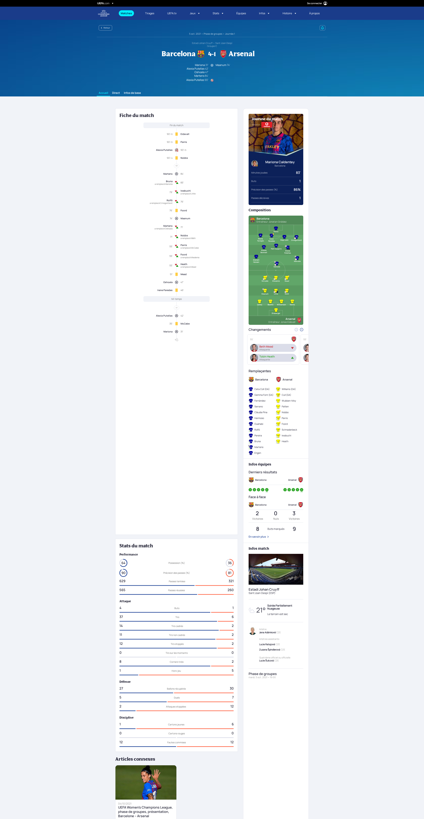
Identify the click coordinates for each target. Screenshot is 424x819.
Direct (116, 92)
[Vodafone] (266, 125)
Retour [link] (107, 27)
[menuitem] (129, 13)
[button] (195, 13)
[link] (126, 13)
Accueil (103, 92)
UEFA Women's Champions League (104, 13)
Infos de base (132, 92)
